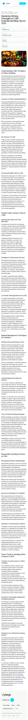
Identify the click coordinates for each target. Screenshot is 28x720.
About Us (5, 715)
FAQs (18, 705)
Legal (17, 715)
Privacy (9, 715)
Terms (13, 715)
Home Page (6, 705)
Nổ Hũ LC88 (17, 683)
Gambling (10, 11)
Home (2, 11)
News (6, 11)
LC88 (16, 81)
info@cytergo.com (8, 708)
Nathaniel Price (5, 29)
